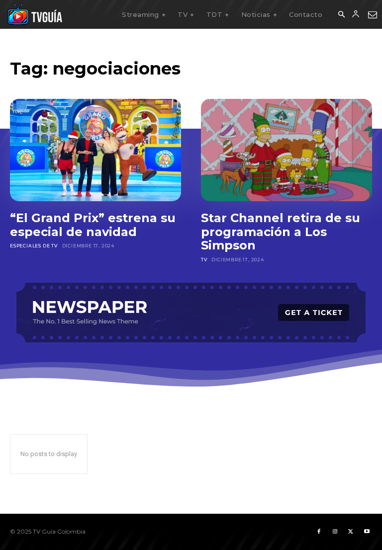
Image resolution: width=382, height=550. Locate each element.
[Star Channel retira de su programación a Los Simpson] (286, 150)
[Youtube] (366, 531)
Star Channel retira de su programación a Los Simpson (280, 231)
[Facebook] (318, 531)
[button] (341, 15)
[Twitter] (350, 531)
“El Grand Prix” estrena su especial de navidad (93, 225)
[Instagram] (334, 531)
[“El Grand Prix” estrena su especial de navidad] (95, 150)
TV (204, 259)
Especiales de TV (34, 245)
